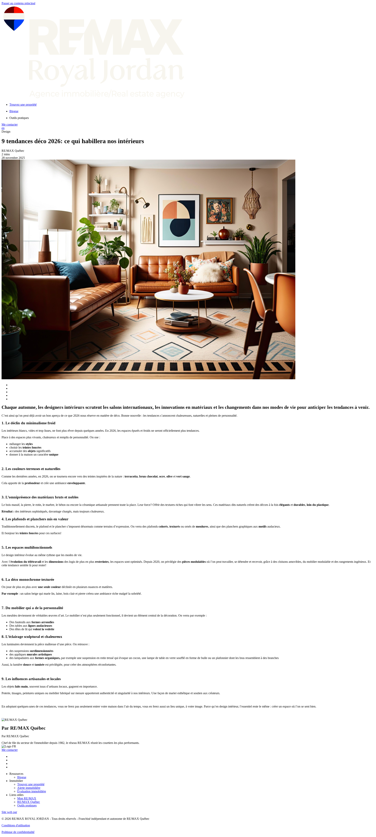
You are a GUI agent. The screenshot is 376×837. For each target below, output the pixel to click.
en (3, 128)
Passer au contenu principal (18, 3)
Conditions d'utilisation (16, 825)
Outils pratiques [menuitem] (19, 118)
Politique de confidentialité (18, 832)
